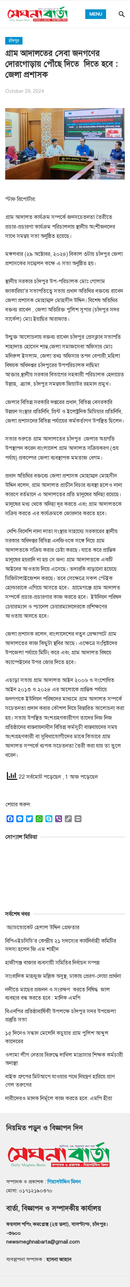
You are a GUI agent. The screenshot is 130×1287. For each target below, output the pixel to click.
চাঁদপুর (14, 40)
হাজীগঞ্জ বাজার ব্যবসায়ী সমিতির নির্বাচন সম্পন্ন (52, 962)
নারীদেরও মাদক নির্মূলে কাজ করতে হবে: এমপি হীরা (58, 1098)
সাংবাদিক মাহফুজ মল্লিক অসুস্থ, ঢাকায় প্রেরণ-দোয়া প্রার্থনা (63, 976)
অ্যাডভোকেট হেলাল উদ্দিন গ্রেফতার (42, 927)
